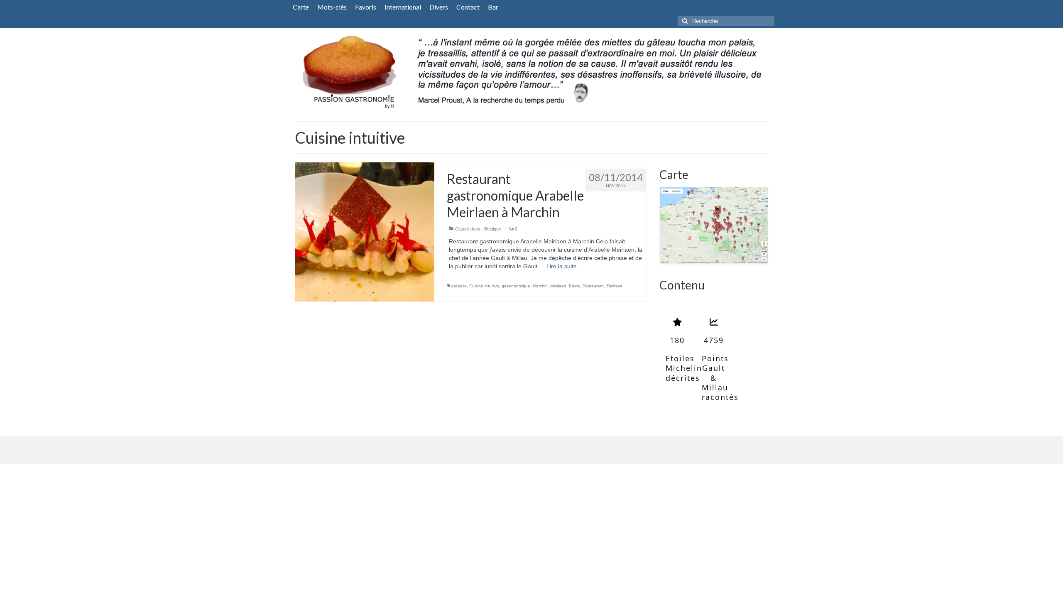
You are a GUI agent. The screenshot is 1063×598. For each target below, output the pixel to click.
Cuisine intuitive (484, 286)
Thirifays (614, 286)
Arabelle (459, 286)
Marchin (540, 286)
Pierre (574, 286)
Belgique (492, 228)
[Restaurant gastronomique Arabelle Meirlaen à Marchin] (364, 231)
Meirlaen (558, 286)
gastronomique (516, 286)
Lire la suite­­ (561, 266)
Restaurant (593, 286)
